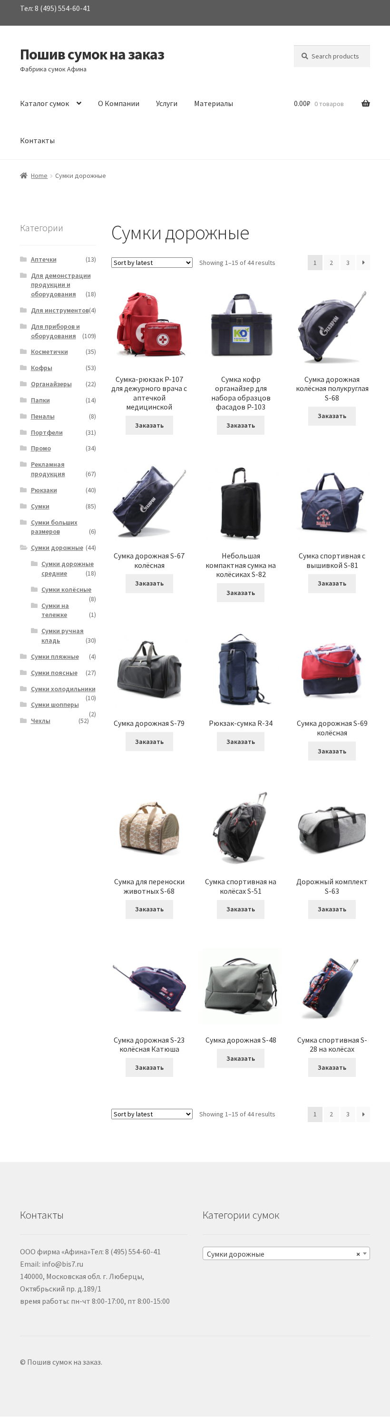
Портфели (47, 432)
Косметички (49, 351)
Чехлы (40, 720)
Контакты (37, 140)
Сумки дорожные (57, 547)
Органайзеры (51, 384)
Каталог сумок (44, 103)
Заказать (149, 425)
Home (39, 175)
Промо (41, 448)
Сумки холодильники (63, 688)
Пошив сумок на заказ (92, 54)
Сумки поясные (54, 672)
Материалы (213, 103)
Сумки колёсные (66, 589)
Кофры (41, 367)
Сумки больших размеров (54, 527)
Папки (40, 400)
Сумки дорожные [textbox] (283, 1254)
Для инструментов (60, 310)
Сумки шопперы (55, 704)
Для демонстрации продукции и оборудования (61, 285)
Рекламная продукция (48, 469)
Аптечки (44, 259)
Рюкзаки (44, 490)
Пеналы (43, 416)
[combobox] (286, 1253)
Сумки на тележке (55, 610)
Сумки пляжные (55, 656)
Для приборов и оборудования (55, 331)
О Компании (118, 103)
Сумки (40, 506)
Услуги (166, 103)
